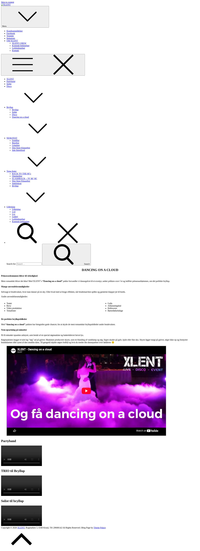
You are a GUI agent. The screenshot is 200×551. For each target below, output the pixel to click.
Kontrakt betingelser (20, 45)
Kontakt (15, 50)
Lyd (13, 212)
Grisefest (16, 145)
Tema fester (11, 171)
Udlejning (11, 207)
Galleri (15, 217)
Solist (9, 84)
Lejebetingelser (18, 48)
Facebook (11, 33)
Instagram (11, 38)
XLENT (10, 79)
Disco (9, 86)
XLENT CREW (19, 43)
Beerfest (15, 143)
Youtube (10, 36)
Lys (13, 214)
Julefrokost (16, 183)
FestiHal (15, 140)
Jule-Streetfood (18, 150)
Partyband (11, 81)
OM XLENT (12, 41)
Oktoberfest (17, 176)
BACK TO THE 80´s (21, 174)
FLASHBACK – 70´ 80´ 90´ (24, 178)
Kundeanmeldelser (15, 31)
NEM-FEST (12, 138)
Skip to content (7, 2)
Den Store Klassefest (21, 148)
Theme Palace (100, 528)
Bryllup (10, 107)
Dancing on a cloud (20, 117)
